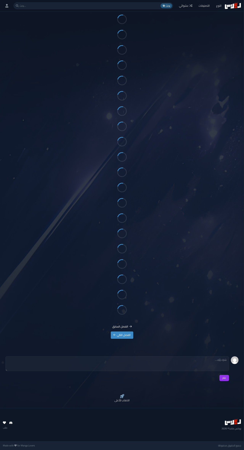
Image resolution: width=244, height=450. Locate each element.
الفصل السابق (120, 326)
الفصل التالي (123, 334)
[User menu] (7, 6)
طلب (5, 428)
